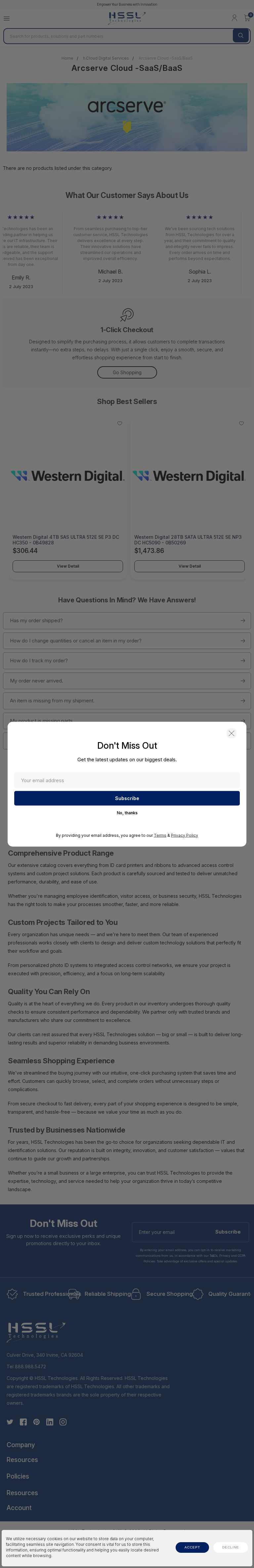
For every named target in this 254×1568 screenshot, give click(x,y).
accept (192, 1547)
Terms (160, 835)
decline (230, 1547)
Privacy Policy (184, 835)
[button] (231, 733)
